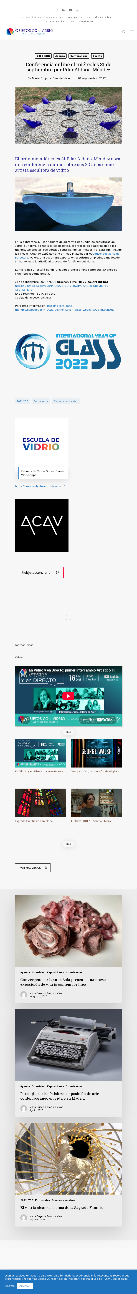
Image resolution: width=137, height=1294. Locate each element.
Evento (97, 55)
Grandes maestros (63, 1200)
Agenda (60, 55)
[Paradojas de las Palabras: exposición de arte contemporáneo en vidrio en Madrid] (68, 1063)
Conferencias (78, 55)
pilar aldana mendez (65, 401)
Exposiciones (55, 972)
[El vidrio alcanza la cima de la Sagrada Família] (68, 1175)
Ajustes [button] (10, 1286)
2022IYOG (22, 401)
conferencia (41, 401)
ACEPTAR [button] (25, 1286)
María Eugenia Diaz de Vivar (51, 78)
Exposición (38, 972)
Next (68, 732)
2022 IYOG (43, 55)
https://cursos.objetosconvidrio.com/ (40, 486)
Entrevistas (42, 1200)
